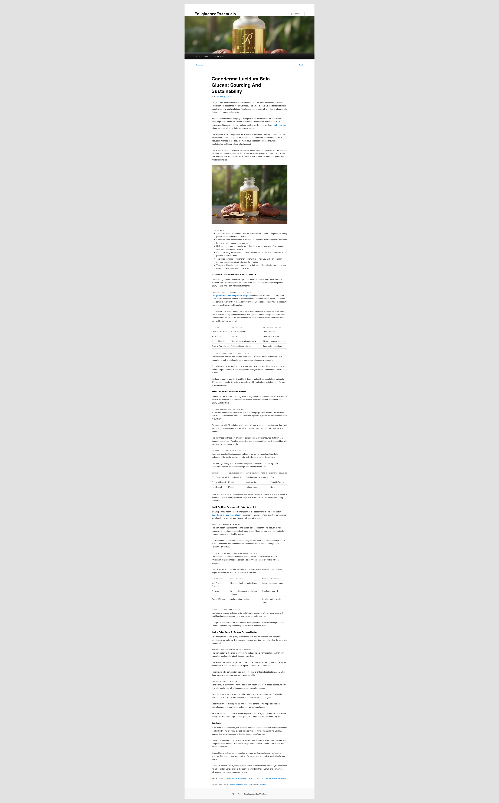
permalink (262, 784)
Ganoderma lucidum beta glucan (226, 514)
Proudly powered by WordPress (256, 794)
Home (197, 56)
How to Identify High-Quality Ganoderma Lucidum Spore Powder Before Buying (252, 778)
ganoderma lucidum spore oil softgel (232, 295)
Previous (198, 65)
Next (302, 65)
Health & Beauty (235, 784)
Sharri (246, 784)
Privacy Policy (219, 56)
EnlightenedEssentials (215, 13)
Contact (206, 56)
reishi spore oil (279, 124)
